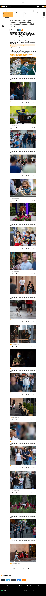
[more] (35, 76)
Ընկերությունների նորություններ (35, 585)
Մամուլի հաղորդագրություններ (24, 585)
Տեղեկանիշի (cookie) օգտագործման (18, 586)
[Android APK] (4, 590)
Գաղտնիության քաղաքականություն (6, 586)
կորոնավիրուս (21, 568)
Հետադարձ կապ (27, 586)
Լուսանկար (32, 568)
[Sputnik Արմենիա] (4, 7)
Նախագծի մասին (3, 585)
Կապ (17, 585)
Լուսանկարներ (12, 568)
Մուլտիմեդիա (16, 568)
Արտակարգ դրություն (27, 568)
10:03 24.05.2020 (12, 27)
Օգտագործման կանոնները (11, 585)
